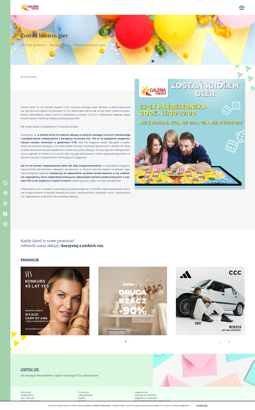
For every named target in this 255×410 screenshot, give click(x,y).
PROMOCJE (30, 259)
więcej (55, 313)
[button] (125, 341)
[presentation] (220, 342)
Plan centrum (28, 398)
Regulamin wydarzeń (146, 398)
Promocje (26, 392)
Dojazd (81, 398)
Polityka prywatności (146, 395)
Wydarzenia (59, 45)
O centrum (83, 392)
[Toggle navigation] (242, 6)
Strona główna (33, 45)
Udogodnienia (85, 395)
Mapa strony (141, 392)
